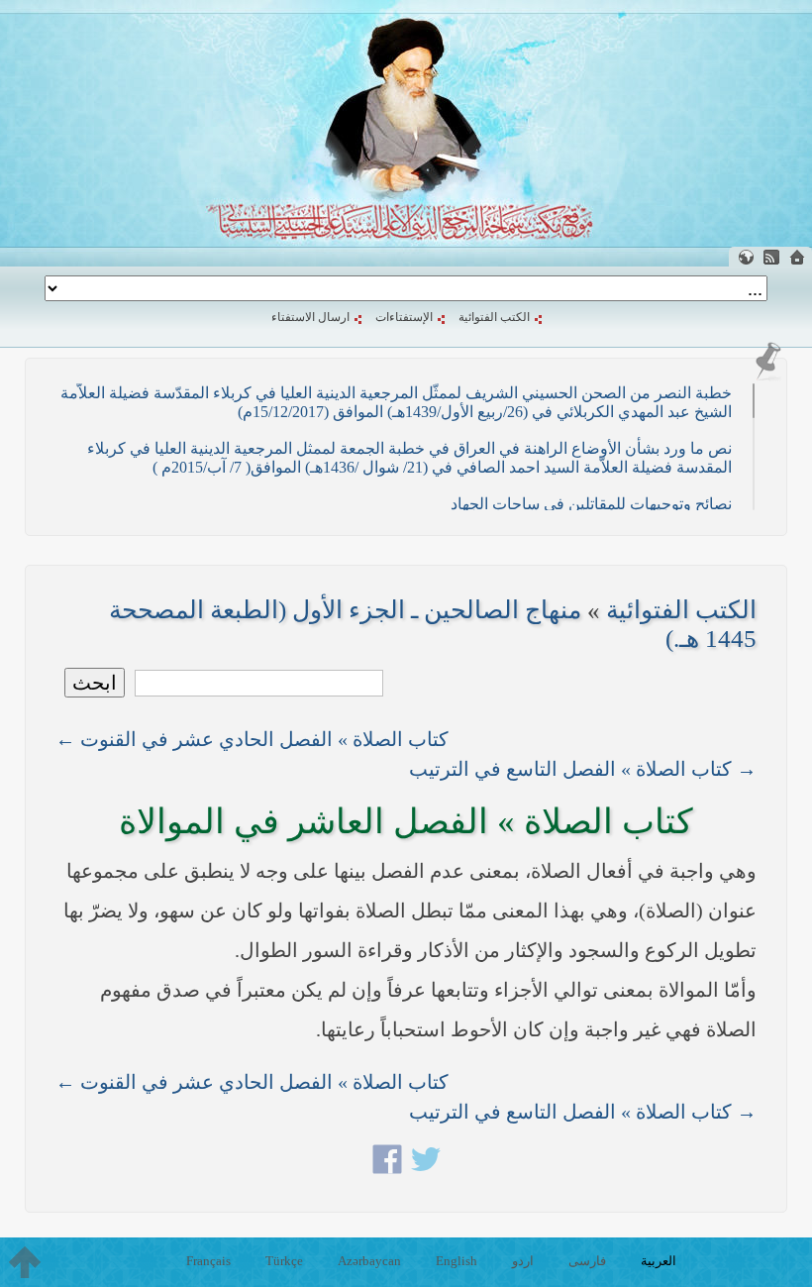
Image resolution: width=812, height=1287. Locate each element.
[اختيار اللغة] (746, 257)
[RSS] (771, 257)
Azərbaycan (369, 1260)
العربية (658, 1260)
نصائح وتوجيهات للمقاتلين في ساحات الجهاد (591, 503)
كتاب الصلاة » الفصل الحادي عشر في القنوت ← (252, 739)
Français (208, 1260)
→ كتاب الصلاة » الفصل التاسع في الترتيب (583, 769)
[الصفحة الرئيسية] (797, 257)
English (456, 1260)
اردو (523, 1260)
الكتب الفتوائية (494, 317)
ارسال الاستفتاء (310, 317)
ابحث (94, 683)
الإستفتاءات (404, 317)
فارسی (587, 1260)
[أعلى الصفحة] (25, 1262)
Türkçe (284, 1260)
